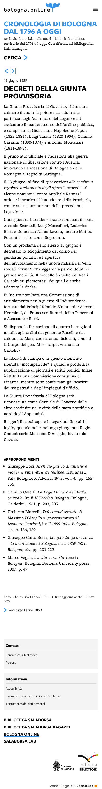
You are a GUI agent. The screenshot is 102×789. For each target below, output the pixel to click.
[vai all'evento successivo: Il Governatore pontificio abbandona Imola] (13, 71)
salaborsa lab (20, 741)
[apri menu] (95, 10)
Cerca (12, 57)
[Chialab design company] (74, 782)
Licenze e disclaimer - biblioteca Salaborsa (33, 696)
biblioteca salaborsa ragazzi (37, 727)
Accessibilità (14, 688)
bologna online (21, 734)
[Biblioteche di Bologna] (88, 762)
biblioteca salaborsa (28, 720)
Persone (11, 662)
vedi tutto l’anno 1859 (25, 609)
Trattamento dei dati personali (26, 703)
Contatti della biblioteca (21, 655)
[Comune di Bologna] (63, 766)
